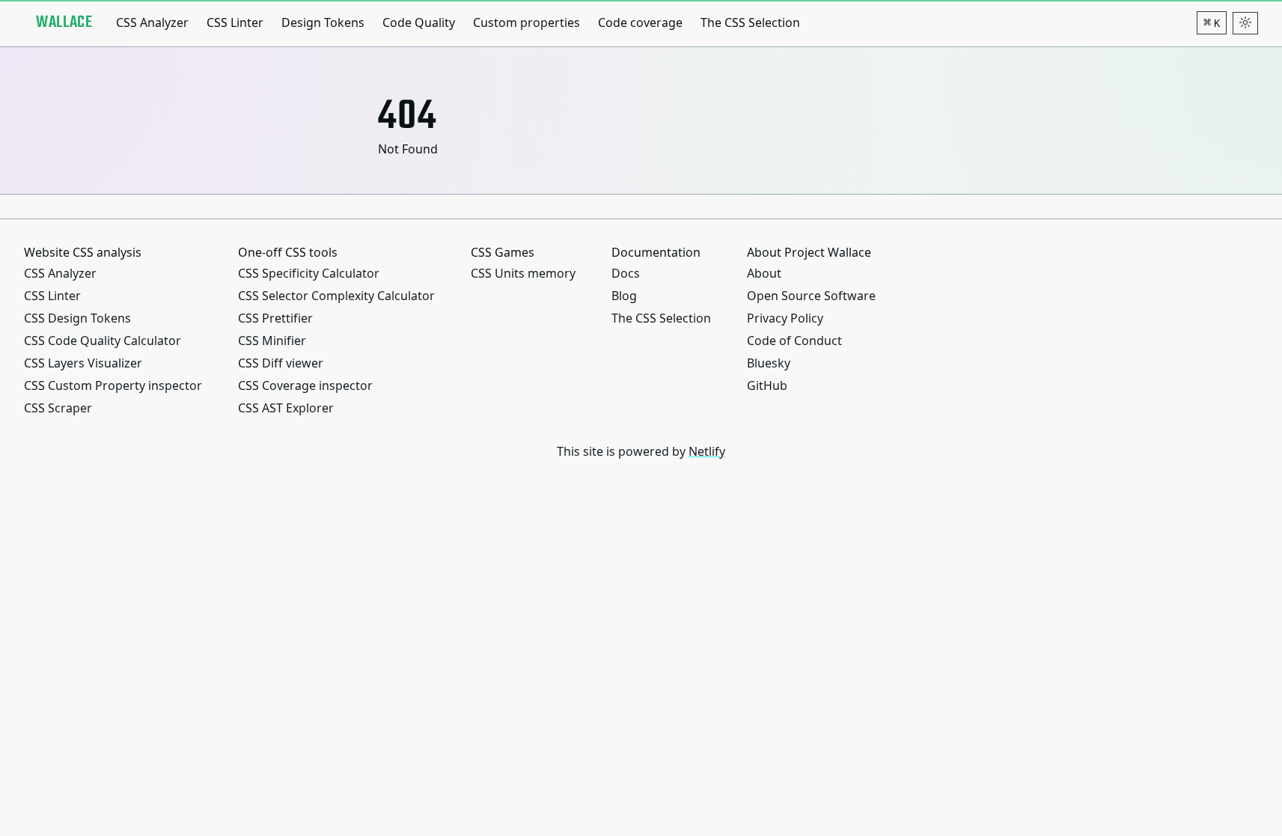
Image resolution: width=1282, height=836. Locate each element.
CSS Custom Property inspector (113, 385)
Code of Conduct (794, 340)
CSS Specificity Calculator (308, 273)
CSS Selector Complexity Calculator (336, 295)
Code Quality (418, 22)
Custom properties (526, 22)
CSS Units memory (523, 273)
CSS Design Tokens (77, 318)
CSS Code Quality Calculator (102, 340)
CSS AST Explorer (286, 408)
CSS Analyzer (152, 22)
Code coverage (640, 22)
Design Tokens (322, 22)
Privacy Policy (785, 318)
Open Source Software (811, 295)
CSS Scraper (58, 408)
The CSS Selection (750, 22)
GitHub (767, 385)
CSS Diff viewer (280, 363)
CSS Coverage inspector (305, 385)
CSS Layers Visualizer (83, 363)
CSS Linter (235, 22)
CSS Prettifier (275, 318)
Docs (625, 273)
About (764, 273)
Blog (624, 295)
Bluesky (768, 363)
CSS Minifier (272, 340)
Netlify (707, 451)
